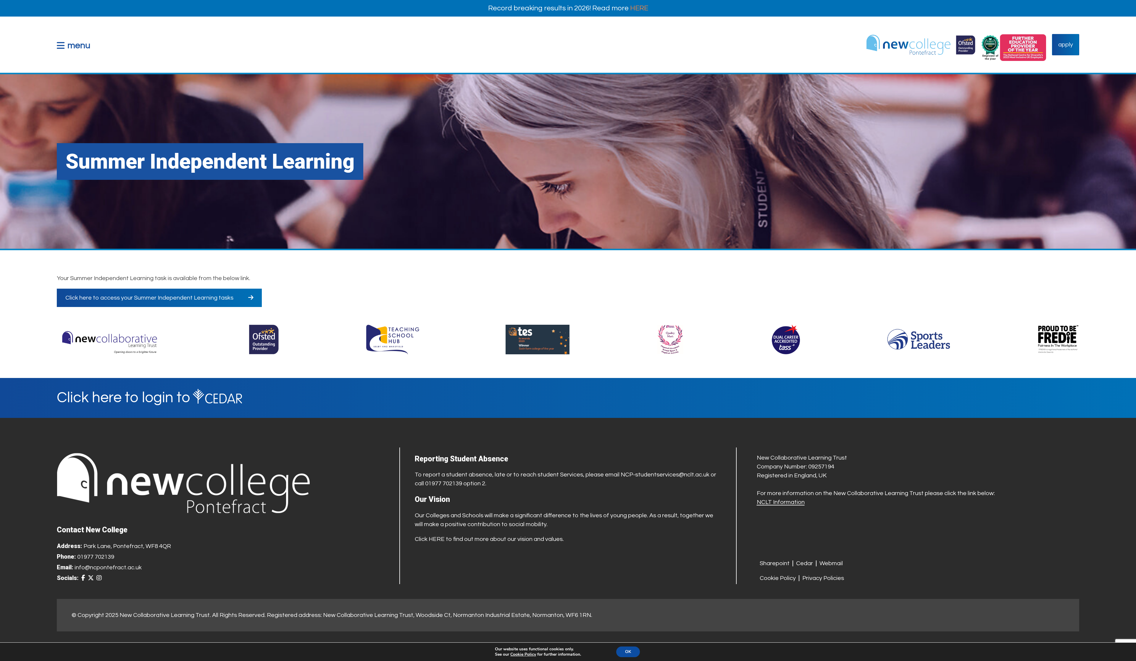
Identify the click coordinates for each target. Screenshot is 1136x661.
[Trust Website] (110, 339)
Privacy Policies (823, 578)
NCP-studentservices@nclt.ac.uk (665, 475)
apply (1065, 45)
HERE (639, 8)
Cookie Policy (778, 578)
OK (628, 651)
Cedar (804, 563)
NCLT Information (781, 502)
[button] (73, 45)
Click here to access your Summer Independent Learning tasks (149, 298)
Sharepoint (775, 563)
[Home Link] (921, 44)
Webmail (831, 563)
